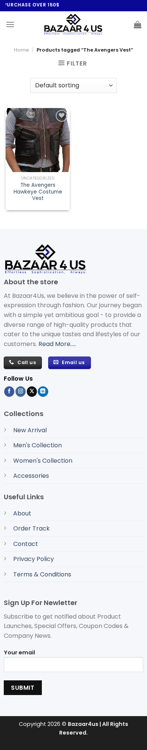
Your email (19, 652)
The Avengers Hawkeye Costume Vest (38, 192)
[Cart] (137, 24)
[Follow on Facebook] (9, 391)
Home (21, 50)
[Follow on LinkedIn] (43, 391)
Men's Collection (37, 445)
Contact (25, 544)
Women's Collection (42, 460)
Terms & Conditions (42, 574)
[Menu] (10, 24)
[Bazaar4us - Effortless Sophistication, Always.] (73, 24)
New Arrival (30, 430)
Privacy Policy (33, 559)
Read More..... (57, 344)
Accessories (31, 475)
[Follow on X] (32, 391)
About (22, 513)
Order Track (31, 528)
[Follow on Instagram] (20, 391)
